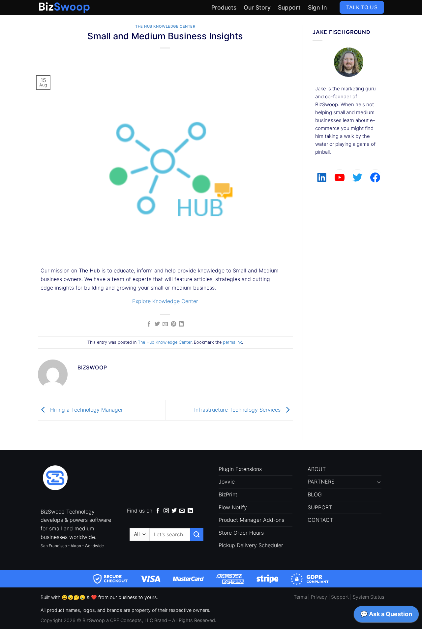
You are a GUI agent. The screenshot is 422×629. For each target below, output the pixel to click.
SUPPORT (320, 507)
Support (289, 7)
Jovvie (227, 481)
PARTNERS (321, 481)
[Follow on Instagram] (166, 511)
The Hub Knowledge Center (165, 26)
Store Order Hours (241, 532)
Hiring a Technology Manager (85, 409)
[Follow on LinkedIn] (190, 511)
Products (223, 7)
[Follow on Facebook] (158, 511)
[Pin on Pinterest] (173, 324)
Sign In (317, 7)
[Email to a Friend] (165, 324)
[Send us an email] (182, 511)
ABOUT (317, 469)
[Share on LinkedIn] (181, 324)
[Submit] (196, 534)
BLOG (315, 494)
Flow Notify (233, 507)
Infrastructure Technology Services (238, 409)
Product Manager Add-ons (251, 520)
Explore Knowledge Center (165, 301)
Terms (300, 597)
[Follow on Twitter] (174, 511)
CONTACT (320, 520)
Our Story (257, 7)
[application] (386, 616)
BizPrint (228, 494)
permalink (232, 342)
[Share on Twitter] (157, 324)
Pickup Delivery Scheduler (251, 545)
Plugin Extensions (240, 469)
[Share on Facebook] (149, 324)
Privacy (319, 597)
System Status (368, 597)
